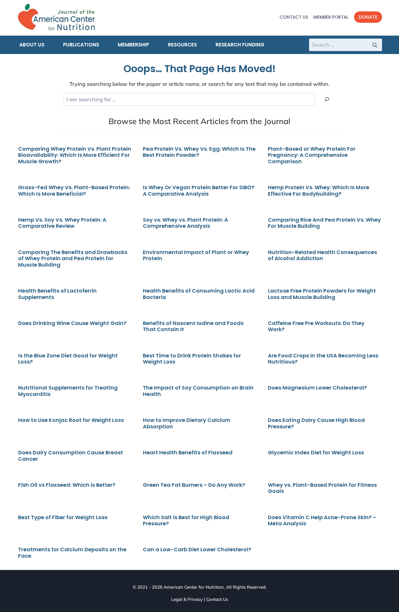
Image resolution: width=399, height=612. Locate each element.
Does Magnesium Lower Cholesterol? (317, 387)
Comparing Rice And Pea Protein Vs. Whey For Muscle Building (324, 223)
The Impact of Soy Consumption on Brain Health (198, 391)
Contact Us (294, 17)
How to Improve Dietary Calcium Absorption (186, 423)
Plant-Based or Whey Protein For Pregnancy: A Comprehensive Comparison (311, 155)
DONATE (368, 17)
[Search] (327, 99)
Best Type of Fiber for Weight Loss (62, 517)
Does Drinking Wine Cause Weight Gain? (72, 323)
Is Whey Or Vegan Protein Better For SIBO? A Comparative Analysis (198, 190)
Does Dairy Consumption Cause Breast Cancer (70, 456)
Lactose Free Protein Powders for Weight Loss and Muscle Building (322, 294)
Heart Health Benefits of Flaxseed (188, 452)
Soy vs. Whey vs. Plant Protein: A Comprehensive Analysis (185, 223)
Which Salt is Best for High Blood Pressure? (186, 520)
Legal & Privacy (187, 599)
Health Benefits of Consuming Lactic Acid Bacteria (199, 294)
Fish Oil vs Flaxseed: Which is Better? (67, 484)
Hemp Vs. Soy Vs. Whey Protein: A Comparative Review (62, 223)
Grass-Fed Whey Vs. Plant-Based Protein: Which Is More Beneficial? (74, 190)
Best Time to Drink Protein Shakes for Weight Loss (192, 359)
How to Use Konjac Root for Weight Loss (71, 420)
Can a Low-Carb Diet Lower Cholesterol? (197, 549)
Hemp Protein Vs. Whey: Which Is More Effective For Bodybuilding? (318, 190)
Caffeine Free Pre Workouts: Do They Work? (316, 326)
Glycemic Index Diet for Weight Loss (316, 452)
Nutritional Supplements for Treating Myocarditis (68, 391)
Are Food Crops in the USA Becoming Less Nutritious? (323, 359)
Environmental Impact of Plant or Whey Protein (196, 255)
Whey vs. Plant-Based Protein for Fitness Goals (322, 488)
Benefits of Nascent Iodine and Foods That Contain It (193, 326)
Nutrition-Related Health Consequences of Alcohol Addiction (322, 255)
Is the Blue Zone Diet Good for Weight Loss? (68, 359)
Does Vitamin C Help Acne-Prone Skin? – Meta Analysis (322, 520)
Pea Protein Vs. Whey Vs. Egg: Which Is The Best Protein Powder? (199, 152)
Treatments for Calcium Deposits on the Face (72, 552)
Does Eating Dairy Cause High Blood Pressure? (316, 423)
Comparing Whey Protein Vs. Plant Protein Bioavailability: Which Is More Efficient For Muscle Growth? (74, 155)
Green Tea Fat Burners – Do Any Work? (194, 484)
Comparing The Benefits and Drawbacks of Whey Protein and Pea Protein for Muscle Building (72, 258)
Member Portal (330, 17)
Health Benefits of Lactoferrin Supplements (57, 294)
